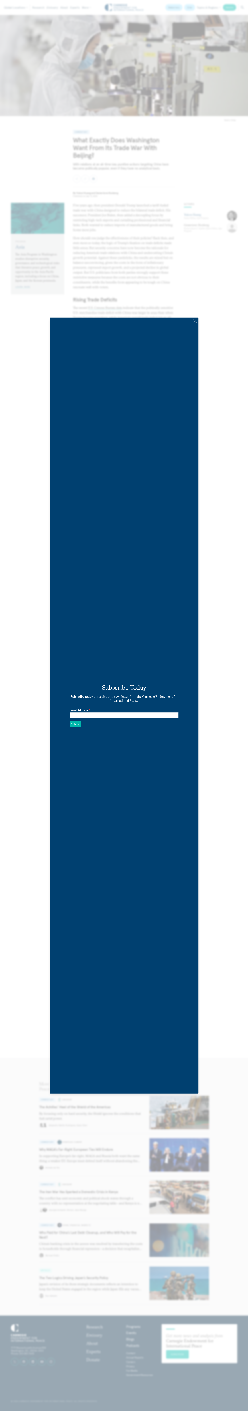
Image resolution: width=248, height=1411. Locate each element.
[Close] (195, 321)
